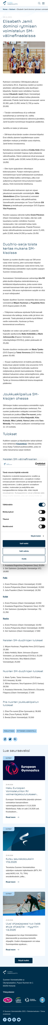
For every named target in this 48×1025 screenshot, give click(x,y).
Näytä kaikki (23, 960)
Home (5, 9)
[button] (37, 3)
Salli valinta (24, 551)
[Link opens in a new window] (7, 1000)
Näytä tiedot (36, 536)
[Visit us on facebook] (5, 1019)
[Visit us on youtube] (19, 1019)
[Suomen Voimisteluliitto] (10, 972)
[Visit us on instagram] (14, 1019)
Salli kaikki (24, 543)
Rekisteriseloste (33, 1011)
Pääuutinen (9, 731)
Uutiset (12, 9)
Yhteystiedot (8, 992)
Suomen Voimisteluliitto (10, 3)
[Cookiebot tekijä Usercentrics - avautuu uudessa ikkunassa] (35, 464)
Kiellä (24, 559)
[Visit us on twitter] (9, 1019)
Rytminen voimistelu (26, 731)
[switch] (42, 512)
